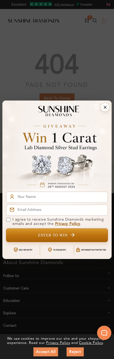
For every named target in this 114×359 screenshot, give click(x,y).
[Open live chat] (104, 333)
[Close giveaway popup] (104, 107)
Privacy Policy (67, 224)
